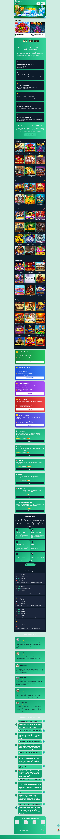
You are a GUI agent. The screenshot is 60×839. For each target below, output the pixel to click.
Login (38, 3)
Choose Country (42, 0)
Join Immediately (30, 377)
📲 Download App (30, 565)
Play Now (30, 393)
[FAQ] (58, 825)
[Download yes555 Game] (30, 11)
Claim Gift (30, 409)
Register (43, 3)
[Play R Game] (58, 830)
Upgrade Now (30, 425)
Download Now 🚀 (30, 134)
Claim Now (30, 362)
